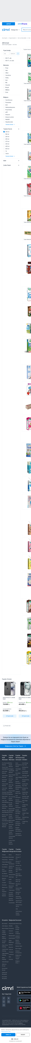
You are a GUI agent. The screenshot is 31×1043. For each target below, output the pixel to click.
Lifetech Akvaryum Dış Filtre (18, 823)
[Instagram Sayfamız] (8, 1001)
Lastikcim (11, 954)
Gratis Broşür (5, 961)
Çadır (10, 879)
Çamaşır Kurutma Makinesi (11, 894)
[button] (15, 1039)
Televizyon (11, 890)
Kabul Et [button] (8, 1034)
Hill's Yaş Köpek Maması (11, 786)
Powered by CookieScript (15, 1041)
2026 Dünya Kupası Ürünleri (19, 913)
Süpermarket (12, 38)
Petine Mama (5, 862)
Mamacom (4, 887)
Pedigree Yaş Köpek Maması (11, 770)
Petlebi (4, 854)
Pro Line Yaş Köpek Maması (12, 798)
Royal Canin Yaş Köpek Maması (12, 810)
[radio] (11, 58)
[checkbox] (11, 68)
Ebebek (11, 944)
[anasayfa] (6, 29)
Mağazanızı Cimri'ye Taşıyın (18, 957)
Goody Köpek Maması (11, 804)
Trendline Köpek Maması (11, 832)
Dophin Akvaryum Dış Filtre (18, 811)
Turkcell (11, 949)
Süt (29, 38)
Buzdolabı (11, 857)
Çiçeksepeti (12, 938)
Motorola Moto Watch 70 (19, 875)
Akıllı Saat (11, 877)
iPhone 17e (18, 865)
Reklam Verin (19, 946)
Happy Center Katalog (4, 932)
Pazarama (11, 928)
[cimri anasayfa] (8, 23)
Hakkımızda (18, 923)
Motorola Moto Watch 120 (19, 869)
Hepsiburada (12, 923)
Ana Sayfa (4, 38)
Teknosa (11, 933)
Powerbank (12, 902)
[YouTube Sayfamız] (4, 1005)
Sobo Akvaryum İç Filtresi (19, 764)
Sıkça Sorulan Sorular (17, 927)
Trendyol (11, 952)
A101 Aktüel (5, 926)
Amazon (11, 930)
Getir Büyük (5, 864)
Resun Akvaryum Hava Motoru (19, 817)
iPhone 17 (18, 854)
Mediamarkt (12, 935)
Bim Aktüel (4, 923)
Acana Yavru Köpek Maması (12, 842)
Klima (10, 854)
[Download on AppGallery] (24, 1008)
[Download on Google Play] (24, 1000)
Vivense (11, 959)
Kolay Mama (5, 857)
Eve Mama (4, 867)
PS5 (17, 909)
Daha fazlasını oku (6, 1031)
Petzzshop (5, 859)
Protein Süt (7, 725)
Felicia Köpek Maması (11, 816)
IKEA (10, 957)
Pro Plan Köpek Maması (11, 780)
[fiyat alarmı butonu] (15, 683)
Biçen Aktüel (5, 928)
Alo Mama (4, 873)
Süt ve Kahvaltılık (22, 38)
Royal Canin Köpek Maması (12, 792)
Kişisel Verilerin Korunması (18, 942)
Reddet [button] (23, 1034)
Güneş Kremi (12, 874)
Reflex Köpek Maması (11, 764)
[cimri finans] (22, 23)
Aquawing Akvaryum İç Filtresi (19, 787)
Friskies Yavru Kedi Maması (4, 806)
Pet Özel (4, 885)
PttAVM (10, 926)
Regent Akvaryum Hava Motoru (19, 829)
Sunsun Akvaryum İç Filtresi (19, 801)
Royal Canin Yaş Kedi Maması (5, 825)
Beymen (11, 947)
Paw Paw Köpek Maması (11, 826)
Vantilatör (11, 859)
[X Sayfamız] (8, 998)
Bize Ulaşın (18, 948)
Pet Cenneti (5, 876)
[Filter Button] (18, 53)
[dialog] (15, 1035)
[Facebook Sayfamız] (4, 998)
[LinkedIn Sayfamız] (4, 1001)
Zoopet (4, 882)
